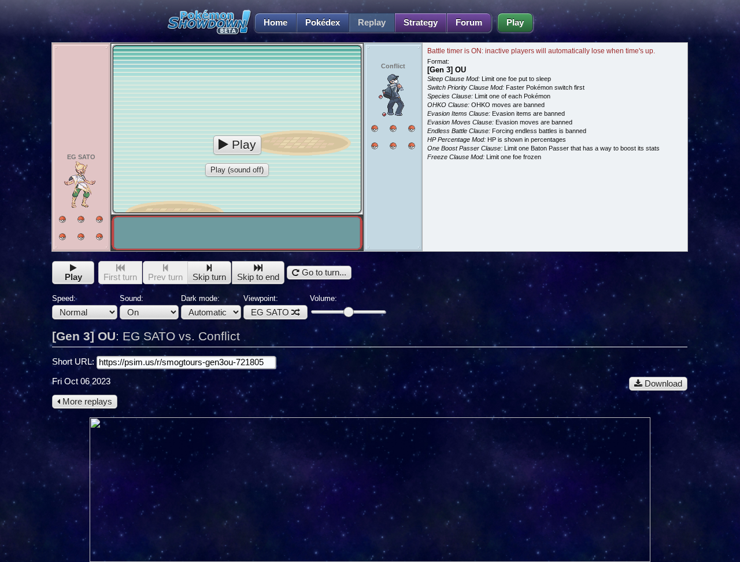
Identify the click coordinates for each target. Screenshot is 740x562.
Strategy (421, 22)
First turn (120, 277)
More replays (86, 401)
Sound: (131, 298)
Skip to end (258, 277)
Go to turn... (322, 272)
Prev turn (165, 277)
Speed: (64, 298)
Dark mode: (200, 298)
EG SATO (270, 312)
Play (515, 22)
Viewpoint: (266, 305)
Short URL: (74, 361)
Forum (469, 22)
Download (662, 383)
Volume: (323, 298)
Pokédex (322, 22)
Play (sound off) (237, 170)
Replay (372, 22)
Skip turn (209, 277)
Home (275, 22)
